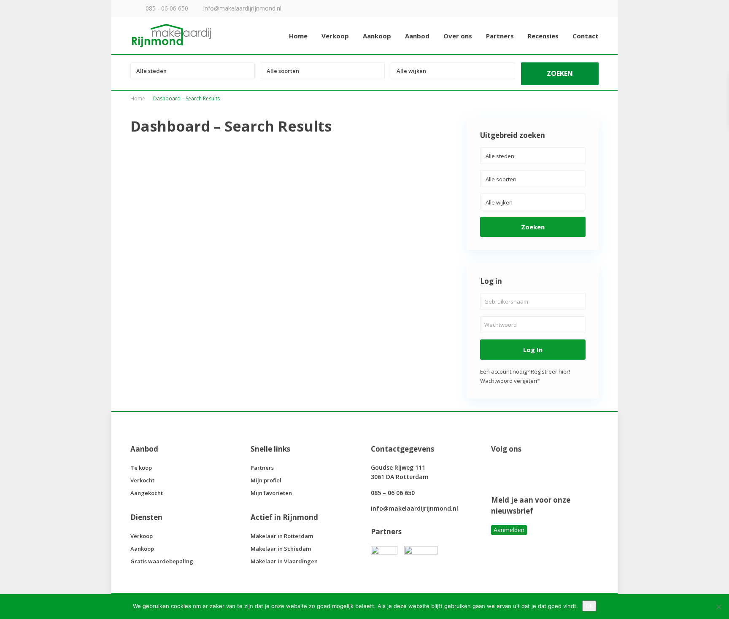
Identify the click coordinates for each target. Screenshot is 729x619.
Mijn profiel (266, 480)
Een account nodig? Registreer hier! (525, 371)
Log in (533, 349)
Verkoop (335, 36)
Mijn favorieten (271, 493)
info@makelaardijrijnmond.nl (414, 508)
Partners (500, 36)
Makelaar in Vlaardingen (284, 561)
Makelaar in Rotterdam (282, 536)
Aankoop (377, 36)
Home (298, 36)
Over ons (457, 36)
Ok (589, 606)
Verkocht (142, 480)
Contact (585, 36)
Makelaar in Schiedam (281, 548)
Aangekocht (146, 493)
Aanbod (417, 36)
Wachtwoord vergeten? (510, 381)
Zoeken (533, 227)
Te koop (141, 467)
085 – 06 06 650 (393, 493)
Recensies (543, 36)
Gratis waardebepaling (161, 561)
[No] (718, 607)
